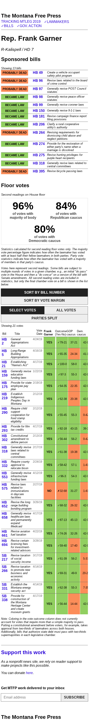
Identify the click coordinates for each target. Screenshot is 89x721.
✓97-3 (62, 374)
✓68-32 (62, 505)
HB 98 (38, 97)
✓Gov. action (29, 26)
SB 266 (5, 569)
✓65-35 (62, 354)
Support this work (23, 652)
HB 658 (5, 515)
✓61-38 (62, 452)
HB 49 (38, 72)
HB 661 (5, 533)
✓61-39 (62, 558)
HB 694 (5, 543)
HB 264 (39, 132)
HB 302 (5, 438)
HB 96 (38, 80)
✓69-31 (62, 573)
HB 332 (5, 464)
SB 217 (5, 557)
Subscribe (74, 697)
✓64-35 (62, 386)
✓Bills (7, 26)
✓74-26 (62, 533)
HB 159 (5, 373)
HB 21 (4, 364)
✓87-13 (62, 519)
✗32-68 (62, 490)
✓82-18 (62, 428)
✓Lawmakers (56, 22)
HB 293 (5, 428)
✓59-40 (62, 545)
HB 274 (39, 144)
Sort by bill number (44, 292)
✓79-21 (62, 342)
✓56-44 (62, 439)
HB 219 (5, 396)
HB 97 (38, 89)
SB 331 (5, 586)
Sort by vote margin (44, 300)
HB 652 (5, 504)
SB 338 (5, 598)
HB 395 (39, 171)
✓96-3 (62, 476)
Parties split (44, 318)
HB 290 (5, 410)
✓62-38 (62, 399)
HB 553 (5, 475)
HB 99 (38, 105)
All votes (66, 310)
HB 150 (39, 111)
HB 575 (5, 486)
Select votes (22, 310)
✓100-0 (62, 364)
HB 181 (39, 116)
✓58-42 (62, 465)
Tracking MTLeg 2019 (21, 21)
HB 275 (39, 155)
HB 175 (5, 385)
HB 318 (39, 163)
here (29, 673)
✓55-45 (62, 415)
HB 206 (39, 124)
